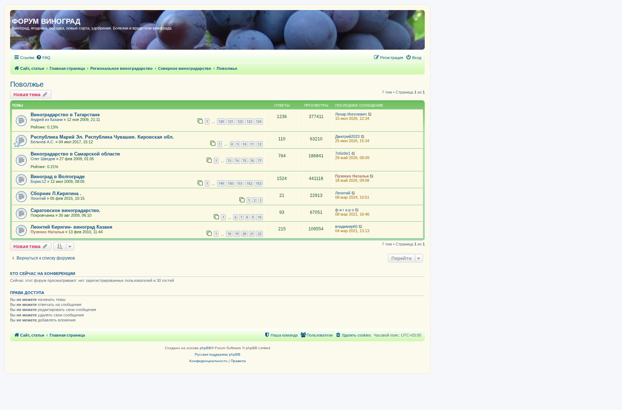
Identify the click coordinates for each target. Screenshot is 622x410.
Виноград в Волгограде (58, 176)
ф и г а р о (344, 210)
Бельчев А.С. (42, 142)
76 (252, 160)
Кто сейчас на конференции (42, 273)
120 (221, 121)
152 (249, 183)
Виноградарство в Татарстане (65, 114)
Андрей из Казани (47, 119)
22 (259, 233)
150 (230, 183)
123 (249, 121)
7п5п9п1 (342, 153)
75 (244, 160)
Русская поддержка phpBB (217, 354)
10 (244, 144)
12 (259, 144)
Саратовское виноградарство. (65, 210)
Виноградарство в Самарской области (75, 154)
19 (237, 233)
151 (240, 183)
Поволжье (27, 84)
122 (240, 121)
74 (237, 160)
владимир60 (346, 226)
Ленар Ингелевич (351, 114)
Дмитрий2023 (347, 136)
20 (244, 233)
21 (252, 233)
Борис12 (38, 181)
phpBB (205, 348)
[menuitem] (43, 57)
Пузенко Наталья (352, 176)
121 (230, 121)
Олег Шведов (43, 159)
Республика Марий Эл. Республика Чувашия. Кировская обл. (102, 137)
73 (229, 160)
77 (259, 160)
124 (258, 121)
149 (221, 183)
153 (258, 183)
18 (229, 233)
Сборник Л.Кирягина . (56, 193)
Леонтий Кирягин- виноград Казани (71, 227)
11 (252, 144)
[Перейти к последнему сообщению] (370, 114)
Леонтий (38, 198)
